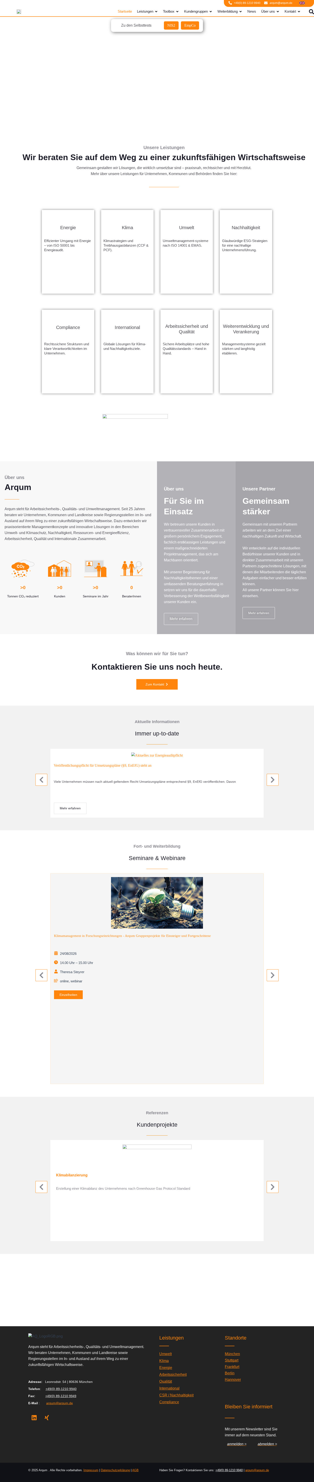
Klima (164, 1361)
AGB (135, 1470)
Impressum (90, 1470)
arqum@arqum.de (59, 1403)
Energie (165, 1368)
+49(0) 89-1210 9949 (60, 1396)
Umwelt (165, 1354)
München (232, 1354)
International (169, 1388)
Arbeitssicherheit (173, 1374)
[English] (302, 2)
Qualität (165, 1381)
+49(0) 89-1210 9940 (61, 1389)
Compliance (169, 1402)
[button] (41, 780)
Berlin (229, 1373)
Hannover (233, 1380)
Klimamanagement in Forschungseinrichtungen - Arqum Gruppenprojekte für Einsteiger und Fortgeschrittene (132, 936)
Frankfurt (232, 1367)
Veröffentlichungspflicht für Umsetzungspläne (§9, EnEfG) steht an (102, 765)
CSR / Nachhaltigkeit (176, 1395)
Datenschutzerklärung (115, 1470)
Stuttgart (231, 1360)
